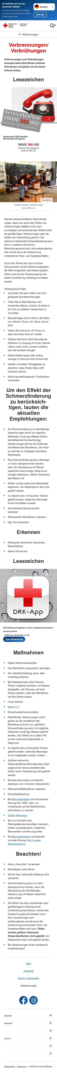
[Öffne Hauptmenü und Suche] (53, 25)
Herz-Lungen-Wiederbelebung (24, 841)
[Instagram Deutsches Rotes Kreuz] (33, 1000)
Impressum (22, 1066)
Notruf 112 (13, 706)
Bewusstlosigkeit (21, 799)
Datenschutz (9, 1066)
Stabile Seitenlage (17, 815)
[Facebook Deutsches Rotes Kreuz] (23, 1000)
